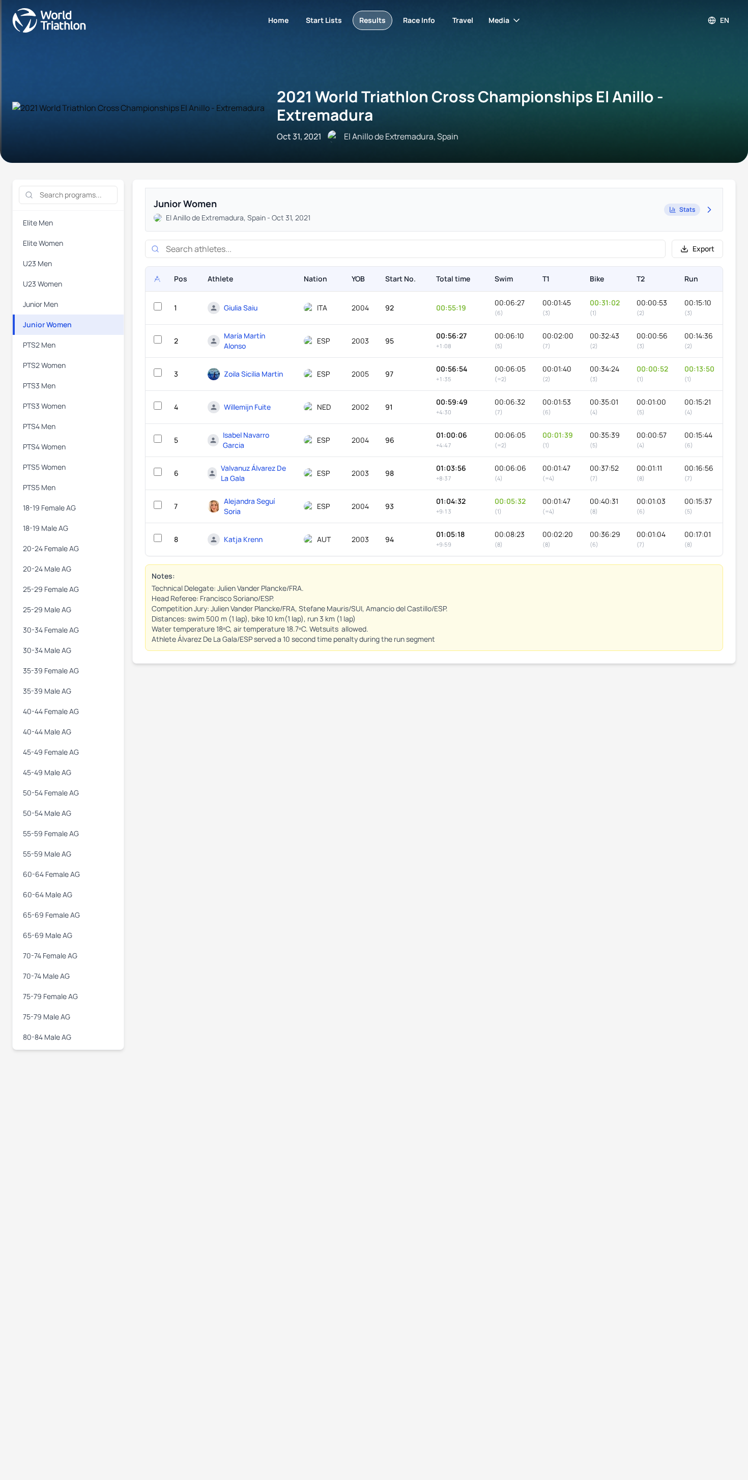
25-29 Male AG (47, 609)
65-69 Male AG (47, 935)
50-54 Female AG (51, 793)
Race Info (419, 20)
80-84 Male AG (47, 1037)
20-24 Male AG (47, 569)
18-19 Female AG (49, 508)
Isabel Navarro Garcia (246, 440)
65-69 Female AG (51, 915)
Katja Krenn (243, 539)
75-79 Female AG (50, 996)
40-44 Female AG (51, 711)
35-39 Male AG (47, 691)
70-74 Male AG (46, 976)
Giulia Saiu (240, 307)
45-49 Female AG (51, 752)
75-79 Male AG (46, 1016)
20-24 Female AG (51, 548)
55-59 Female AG (51, 833)
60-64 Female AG (51, 874)
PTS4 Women (44, 446)
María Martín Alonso (244, 341)
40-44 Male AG (47, 731)
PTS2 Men (39, 345)
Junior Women (47, 324)
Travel (462, 20)
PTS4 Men (39, 426)
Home (278, 20)
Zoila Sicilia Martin (253, 374)
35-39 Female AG (51, 670)
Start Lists (324, 20)
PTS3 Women (44, 406)
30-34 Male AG (47, 650)
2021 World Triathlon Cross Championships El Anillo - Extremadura (470, 105)
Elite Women (43, 243)
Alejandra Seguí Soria (249, 506)
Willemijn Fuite (247, 407)
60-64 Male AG (47, 894)
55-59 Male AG (47, 854)
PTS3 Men (39, 385)
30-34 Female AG (51, 630)
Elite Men (38, 222)
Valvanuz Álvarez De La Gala (253, 473)
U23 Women (42, 284)
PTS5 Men (39, 487)
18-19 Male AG (45, 528)
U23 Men (37, 263)
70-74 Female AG (50, 955)
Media (498, 20)
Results (372, 20)
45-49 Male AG (47, 772)
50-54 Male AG (47, 813)
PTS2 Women (44, 365)
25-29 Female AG (51, 589)
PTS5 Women (44, 467)
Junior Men (40, 304)
